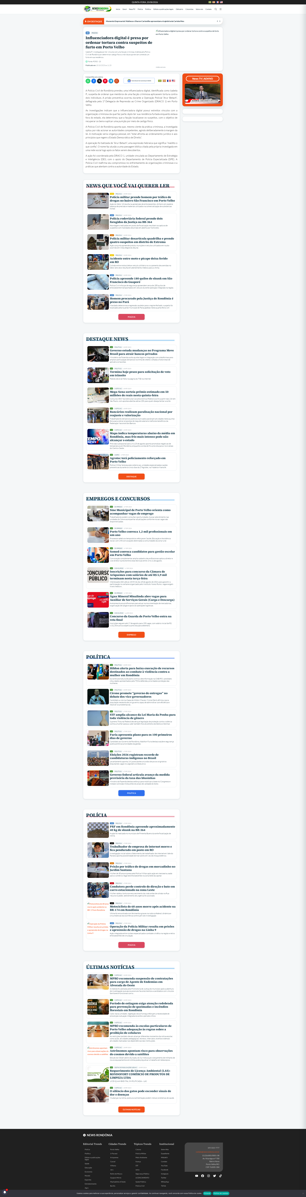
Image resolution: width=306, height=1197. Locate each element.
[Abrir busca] (215, 9)
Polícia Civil (140, 1186)
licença (138, 1161)
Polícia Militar (141, 1153)
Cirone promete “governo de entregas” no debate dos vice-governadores (139, 695)
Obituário (179, 9)
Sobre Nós (165, 1149)
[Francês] (169, 80)
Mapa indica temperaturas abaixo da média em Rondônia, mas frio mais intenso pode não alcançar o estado (142, 436)
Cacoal (112, 1161)
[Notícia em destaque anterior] (217, 21)
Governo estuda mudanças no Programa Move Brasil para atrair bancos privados (142, 352)
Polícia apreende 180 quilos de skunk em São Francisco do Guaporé (141, 280)
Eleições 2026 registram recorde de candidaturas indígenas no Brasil (134, 756)
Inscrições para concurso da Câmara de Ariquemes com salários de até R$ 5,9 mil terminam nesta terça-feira (138, 575)
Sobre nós (199, 9)
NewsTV (132, 9)
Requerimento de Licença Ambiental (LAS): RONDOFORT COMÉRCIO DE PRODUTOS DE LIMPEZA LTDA (140, 1074)
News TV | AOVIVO (202, 78)
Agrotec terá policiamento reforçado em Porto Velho (138, 460)
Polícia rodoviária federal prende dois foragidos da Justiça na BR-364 (136, 220)
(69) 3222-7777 (213, 1148)
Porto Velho (114, 1149)
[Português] (160, 80)
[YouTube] (196, 1175)
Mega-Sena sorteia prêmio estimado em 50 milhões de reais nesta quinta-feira (139, 393)
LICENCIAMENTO (142, 1178)
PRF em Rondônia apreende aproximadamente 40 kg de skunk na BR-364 (142, 828)
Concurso (119, 568)
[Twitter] (214, 1175)
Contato (208, 9)
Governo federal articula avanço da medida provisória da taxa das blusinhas (140, 776)
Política (148, 9)
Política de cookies (221, 1193)
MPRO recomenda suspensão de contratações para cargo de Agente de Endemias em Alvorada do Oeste (141, 981)
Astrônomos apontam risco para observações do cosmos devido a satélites (141, 1052)
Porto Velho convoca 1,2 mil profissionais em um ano (141, 533)
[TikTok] (220, 1175)
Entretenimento (90, 1184)
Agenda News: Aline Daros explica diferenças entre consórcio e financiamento (139, 21)
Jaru (111, 1170)
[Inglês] (173, 80)
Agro (117, 455)
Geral (125, 9)
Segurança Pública (142, 1174)
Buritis (112, 1186)
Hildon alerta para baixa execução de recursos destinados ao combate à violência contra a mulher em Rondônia (142, 671)
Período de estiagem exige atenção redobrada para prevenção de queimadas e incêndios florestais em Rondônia (141, 1006)
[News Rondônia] (97, 8)
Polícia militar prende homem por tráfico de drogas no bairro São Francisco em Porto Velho (142, 198)
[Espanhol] (164, 80)
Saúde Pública (141, 1182)
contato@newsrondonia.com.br (207, 1152)
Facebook (164, 1170)
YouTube (164, 1166)
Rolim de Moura (116, 1174)
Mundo (87, 1176)
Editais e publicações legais (163, 9)
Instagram (164, 1174)
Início (118, 9)
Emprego (118, 507)
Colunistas (189, 9)
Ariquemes (114, 1157)
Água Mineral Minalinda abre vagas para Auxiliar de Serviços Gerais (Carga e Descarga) (142, 598)
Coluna (138, 1149)
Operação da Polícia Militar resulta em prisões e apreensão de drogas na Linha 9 (142, 928)
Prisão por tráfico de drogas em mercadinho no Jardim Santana (142, 868)
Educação (88, 1168)
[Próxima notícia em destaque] (220, 21)
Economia (88, 1172)
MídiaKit (164, 1157)
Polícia (140, 9)
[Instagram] (208, 1175)
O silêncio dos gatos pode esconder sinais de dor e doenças (140, 1092)
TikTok (163, 1186)
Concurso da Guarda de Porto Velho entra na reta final (141, 618)
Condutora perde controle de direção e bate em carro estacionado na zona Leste (142, 888)
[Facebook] (202, 1175)
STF (137, 1166)
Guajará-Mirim (115, 1178)
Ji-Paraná (113, 1153)
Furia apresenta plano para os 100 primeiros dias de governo (141, 736)
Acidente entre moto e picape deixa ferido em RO (139, 260)
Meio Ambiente (141, 1157)
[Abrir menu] (220, 9)
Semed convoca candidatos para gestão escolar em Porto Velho (142, 553)
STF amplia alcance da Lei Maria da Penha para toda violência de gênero (143, 716)
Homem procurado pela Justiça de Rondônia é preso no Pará (141, 300)
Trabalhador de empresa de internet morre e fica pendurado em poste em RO (141, 848)
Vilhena (113, 1166)
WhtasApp (165, 1182)
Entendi (207, 1193)
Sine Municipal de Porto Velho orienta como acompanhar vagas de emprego (140, 511)
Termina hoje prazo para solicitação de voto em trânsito (140, 373)
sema (137, 1170)
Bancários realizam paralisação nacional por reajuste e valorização (141, 413)
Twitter (163, 1178)
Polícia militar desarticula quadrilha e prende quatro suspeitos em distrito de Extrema (142, 240)
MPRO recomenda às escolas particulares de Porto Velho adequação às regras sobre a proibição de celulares (141, 1029)
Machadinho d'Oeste (118, 1182)
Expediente (165, 1153)
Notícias (118, 388)
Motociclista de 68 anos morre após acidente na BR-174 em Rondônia (143, 908)
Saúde (87, 1164)
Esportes (88, 1180)
